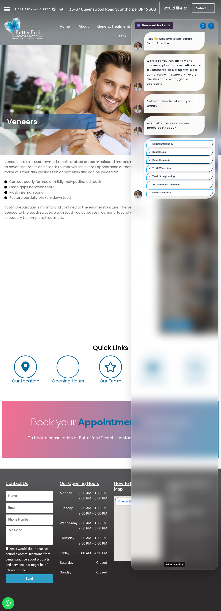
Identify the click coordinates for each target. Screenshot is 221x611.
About (84, 26)
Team (121, 36)
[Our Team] (110, 366)
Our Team (110, 381)
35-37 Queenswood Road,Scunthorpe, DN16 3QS (112, 9)
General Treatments (114, 26)
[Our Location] (25, 366)
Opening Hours (68, 381)
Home (65, 26)
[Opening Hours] (68, 366)
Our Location (25, 381)
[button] (7, 9)
